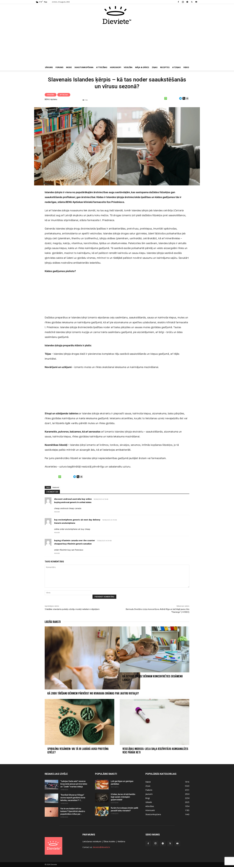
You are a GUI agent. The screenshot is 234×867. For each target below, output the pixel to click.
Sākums (49, 67)
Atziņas (176, 67)
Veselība (128, 67)
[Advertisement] (117, 44)
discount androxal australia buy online (73, 499)
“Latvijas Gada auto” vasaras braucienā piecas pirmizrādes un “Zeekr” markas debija (73, 784)
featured (56, 487)
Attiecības (101, 67)
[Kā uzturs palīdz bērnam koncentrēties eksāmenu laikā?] (154, 649)
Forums (59, 67)
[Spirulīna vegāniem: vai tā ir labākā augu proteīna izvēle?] (79, 722)
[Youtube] (196, 2)
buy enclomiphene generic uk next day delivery (77, 519)
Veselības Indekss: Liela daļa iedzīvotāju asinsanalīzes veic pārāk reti (155, 750)
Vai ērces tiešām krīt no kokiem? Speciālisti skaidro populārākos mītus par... (72, 811)
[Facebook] (178, 2)
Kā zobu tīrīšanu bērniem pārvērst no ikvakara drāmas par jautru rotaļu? (93, 693)
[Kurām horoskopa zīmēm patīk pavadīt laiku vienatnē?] (102, 811)
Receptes (165, 67)
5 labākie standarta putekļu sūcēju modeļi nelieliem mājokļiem (72, 609)
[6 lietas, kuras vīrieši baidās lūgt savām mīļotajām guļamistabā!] (102, 797)
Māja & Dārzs (142, 67)
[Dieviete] (117, 15)
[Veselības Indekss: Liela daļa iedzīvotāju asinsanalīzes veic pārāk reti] (154, 722)
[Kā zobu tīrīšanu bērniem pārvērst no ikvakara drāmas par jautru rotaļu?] (92, 657)
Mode (69, 67)
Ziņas (154, 67)
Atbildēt (57, 512)
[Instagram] (183, 2)
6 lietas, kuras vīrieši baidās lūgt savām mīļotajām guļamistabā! (123, 797)
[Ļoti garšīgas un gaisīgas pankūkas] (102, 784)
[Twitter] (192, 2)
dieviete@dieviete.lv (101, 847)
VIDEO (186, 67)
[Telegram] (187, 2)
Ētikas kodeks (109, 841)
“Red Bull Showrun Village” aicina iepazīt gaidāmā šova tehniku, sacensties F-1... (72, 797)
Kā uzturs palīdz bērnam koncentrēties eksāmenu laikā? (152, 678)
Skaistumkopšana (83, 67)
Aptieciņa (64, 95)
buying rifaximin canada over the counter (74, 540)
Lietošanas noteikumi (91, 841)
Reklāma (121, 841)
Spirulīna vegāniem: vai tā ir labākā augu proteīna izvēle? (78, 750)
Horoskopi (115, 67)
